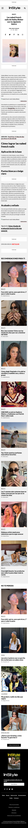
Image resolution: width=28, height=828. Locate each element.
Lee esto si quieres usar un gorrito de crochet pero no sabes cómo (13, 659)
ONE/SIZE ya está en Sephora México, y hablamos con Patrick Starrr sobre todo (12, 414)
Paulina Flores (6, 536)
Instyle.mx (15, 244)
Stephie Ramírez (6, 295)
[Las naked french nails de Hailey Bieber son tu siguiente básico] (14, 50)
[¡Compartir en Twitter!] (9, 34)
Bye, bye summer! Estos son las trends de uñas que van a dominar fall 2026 (13, 332)
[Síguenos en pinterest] (12, 789)
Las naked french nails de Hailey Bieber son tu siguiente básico (14, 20)
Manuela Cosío (6, 661)
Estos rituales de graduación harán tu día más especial (11, 228)
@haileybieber (24, 101)
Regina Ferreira (6, 700)
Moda (3, 655)
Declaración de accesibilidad (14, 815)
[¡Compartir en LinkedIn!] (18, 34)
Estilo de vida (5, 732)
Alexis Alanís (5, 336)
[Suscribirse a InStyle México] (14, 761)
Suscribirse (14, 784)
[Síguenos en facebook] (4, 789)
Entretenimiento (22, 795)
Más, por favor (14, 745)
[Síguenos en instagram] (7, 789)
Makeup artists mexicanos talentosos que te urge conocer (12, 533)
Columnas (4, 693)
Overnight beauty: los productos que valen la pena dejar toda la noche (12, 573)
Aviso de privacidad (14, 804)
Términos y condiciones (14, 807)
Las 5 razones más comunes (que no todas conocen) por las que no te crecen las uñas (13, 493)
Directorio (14, 812)
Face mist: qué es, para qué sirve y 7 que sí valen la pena (14, 293)
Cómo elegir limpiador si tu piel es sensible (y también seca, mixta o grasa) (13, 373)
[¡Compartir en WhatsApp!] (22, 34)
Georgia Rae (11, 108)
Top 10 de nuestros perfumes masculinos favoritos (11, 454)
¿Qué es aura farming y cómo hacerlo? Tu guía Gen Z (11, 736)
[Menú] (2, 8)
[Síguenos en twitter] (9, 789)
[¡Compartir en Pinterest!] (14, 34)
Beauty (14, 14)
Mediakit (14, 810)
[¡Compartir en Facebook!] (5, 34)
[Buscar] (25, 8)
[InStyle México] (14, 8)
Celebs (11, 798)
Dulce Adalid (15, 28)
